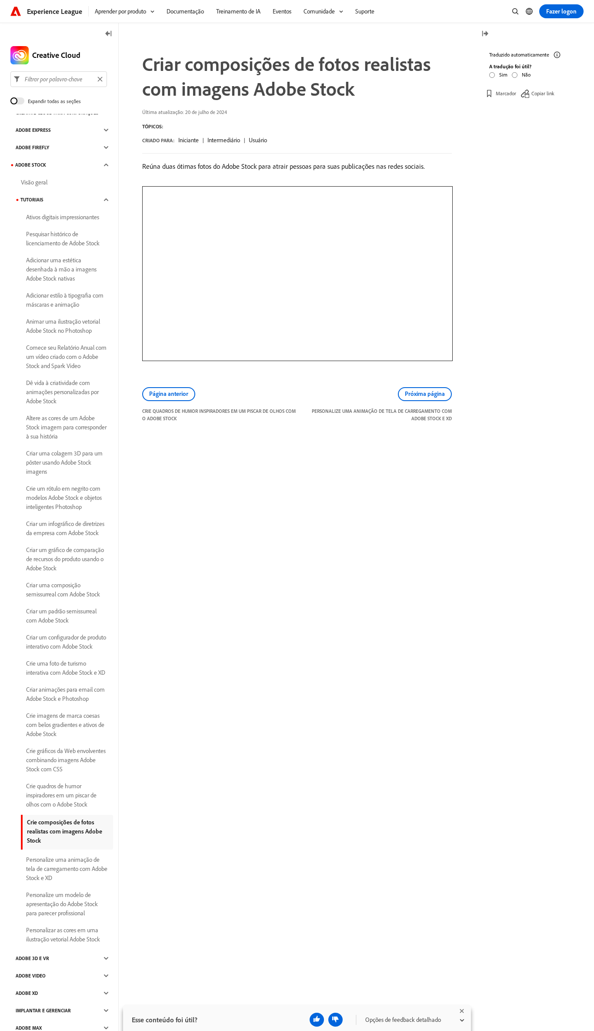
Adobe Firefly (32, 147)
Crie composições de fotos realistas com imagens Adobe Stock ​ (64, 831)
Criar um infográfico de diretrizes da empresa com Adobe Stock (65, 528)
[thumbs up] (317, 1020)
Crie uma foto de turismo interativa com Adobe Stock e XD (65, 667)
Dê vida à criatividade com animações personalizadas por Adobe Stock (62, 392)
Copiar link (542, 93)
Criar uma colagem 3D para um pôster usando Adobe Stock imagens (64, 462)
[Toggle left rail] (108, 34)
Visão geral (34, 182)
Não (526, 74)
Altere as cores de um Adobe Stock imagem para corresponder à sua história (66, 427)
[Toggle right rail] (484, 34)
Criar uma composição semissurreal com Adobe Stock (63, 589)
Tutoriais (31, 200)
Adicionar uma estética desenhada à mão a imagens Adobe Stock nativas (61, 269)
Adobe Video (31, 976)
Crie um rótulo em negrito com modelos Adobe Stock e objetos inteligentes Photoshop (64, 498)
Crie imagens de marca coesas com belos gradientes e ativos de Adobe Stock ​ (65, 725)
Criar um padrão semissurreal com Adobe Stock (61, 615)
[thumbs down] (335, 1020)
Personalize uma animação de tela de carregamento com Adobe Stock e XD (66, 869)
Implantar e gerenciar (43, 1011)
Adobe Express (33, 130)
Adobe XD (27, 993)
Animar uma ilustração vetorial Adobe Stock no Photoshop (63, 326)
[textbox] (58, 79)
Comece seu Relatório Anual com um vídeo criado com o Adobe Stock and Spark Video (66, 357)
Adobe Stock (30, 165)
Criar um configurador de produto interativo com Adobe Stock (66, 641)
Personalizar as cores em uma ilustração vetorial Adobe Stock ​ (63, 934)
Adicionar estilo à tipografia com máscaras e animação (64, 299)
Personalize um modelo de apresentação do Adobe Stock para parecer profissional (62, 904)
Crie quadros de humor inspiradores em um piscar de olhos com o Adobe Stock (61, 795)
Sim (503, 74)
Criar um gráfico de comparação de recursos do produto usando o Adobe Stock (65, 559)
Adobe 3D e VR (32, 958)
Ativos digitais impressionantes (62, 217)
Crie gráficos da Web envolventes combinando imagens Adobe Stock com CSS (66, 760)
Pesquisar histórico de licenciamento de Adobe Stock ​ (63, 238)
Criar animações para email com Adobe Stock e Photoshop (65, 694)
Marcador (506, 93)
